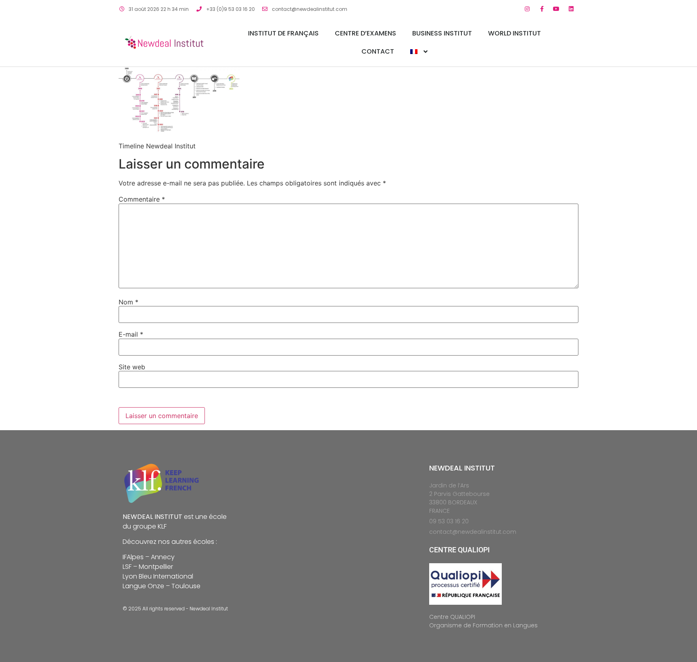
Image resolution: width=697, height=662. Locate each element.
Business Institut (442, 33)
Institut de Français (283, 33)
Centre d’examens (365, 33)
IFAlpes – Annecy (149, 557)
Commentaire (142, 199)
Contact (377, 51)
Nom (128, 302)
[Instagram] (527, 9)
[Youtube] (556, 9)
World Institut (514, 33)
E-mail (131, 334)
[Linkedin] (571, 9)
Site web (132, 367)
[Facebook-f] (541, 9)
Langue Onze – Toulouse (161, 586)
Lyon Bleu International (158, 576)
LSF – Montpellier (148, 566)
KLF (162, 526)
